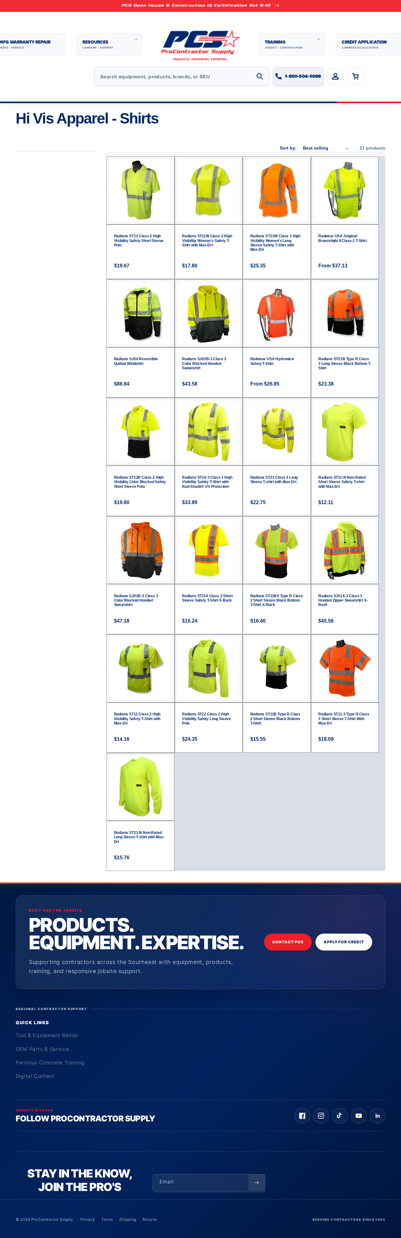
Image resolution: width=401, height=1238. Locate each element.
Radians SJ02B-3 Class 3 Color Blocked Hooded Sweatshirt (204, 363)
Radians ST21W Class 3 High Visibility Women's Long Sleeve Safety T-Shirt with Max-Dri (275, 242)
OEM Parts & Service (42, 1049)
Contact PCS (288, 942)
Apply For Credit (344, 942)
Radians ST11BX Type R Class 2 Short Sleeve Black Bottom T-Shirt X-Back (276, 600)
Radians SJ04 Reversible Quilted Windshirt (136, 361)
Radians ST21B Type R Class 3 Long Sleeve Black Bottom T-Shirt (344, 363)
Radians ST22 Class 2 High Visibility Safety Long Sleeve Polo (206, 718)
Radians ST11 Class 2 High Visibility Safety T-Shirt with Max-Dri (137, 718)
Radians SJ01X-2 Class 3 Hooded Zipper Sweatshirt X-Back (342, 600)
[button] (109, 44)
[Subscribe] (256, 1182)
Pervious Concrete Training (50, 1062)
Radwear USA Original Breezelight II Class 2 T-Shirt (342, 238)
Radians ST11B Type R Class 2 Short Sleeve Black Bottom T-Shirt (275, 718)
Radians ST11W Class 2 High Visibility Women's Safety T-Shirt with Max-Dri (207, 240)
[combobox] (182, 76)
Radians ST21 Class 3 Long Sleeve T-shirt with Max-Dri (274, 480)
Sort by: (288, 147)
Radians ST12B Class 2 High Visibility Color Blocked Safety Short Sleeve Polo (140, 482)
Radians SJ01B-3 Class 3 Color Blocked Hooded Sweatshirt (136, 600)
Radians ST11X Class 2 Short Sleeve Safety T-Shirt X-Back (207, 598)
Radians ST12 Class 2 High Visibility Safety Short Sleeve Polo (139, 240)
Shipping (127, 1219)
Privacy (88, 1219)
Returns (150, 1219)
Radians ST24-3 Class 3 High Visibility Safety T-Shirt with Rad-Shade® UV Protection (207, 482)
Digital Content (35, 1076)
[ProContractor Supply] (200, 44)
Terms (107, 1219)
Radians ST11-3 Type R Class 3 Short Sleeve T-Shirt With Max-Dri (343, 718)
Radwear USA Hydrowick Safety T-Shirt (272, 361)
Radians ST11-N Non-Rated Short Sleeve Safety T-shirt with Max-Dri (342, 482)
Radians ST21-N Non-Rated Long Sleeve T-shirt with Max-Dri (139, 837)
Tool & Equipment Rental (47, 1035)
